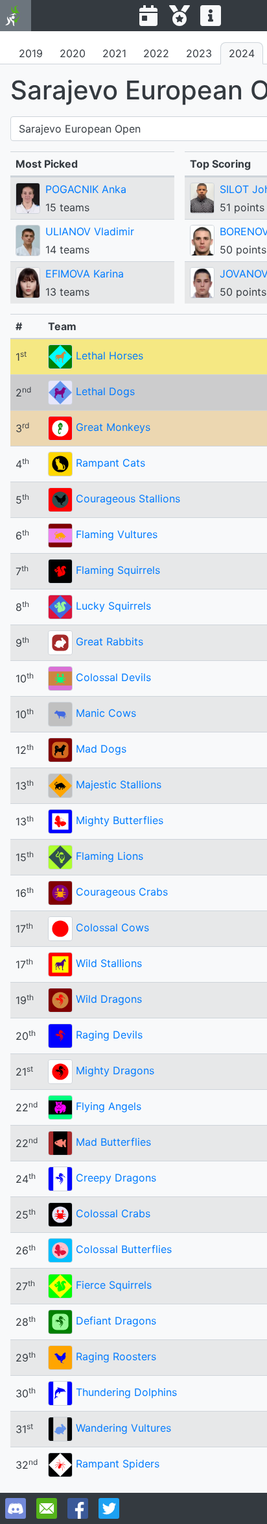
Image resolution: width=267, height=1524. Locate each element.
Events (148, 15)
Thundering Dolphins (126, 1392)
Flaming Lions (109, 855)
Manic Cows (106, 712)
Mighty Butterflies (119, 820)
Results (179, 15)
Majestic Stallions (118, 784)
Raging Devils (109, 1034)
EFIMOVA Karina (84, 273)
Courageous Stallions (128, 498)
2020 (73, 53)
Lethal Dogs (105, 391)
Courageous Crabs (122, 891)
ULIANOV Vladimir (89, 231)
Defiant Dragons (116, 1320)
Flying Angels (108, 1106)
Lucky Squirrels (113, 605)
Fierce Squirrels (114, 1284)
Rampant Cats (110, 462)
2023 (199, 53)
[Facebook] (77, 1508)
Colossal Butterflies (124, 1249)
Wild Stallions (109, 963)
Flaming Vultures (116, 534)
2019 (31, 53)
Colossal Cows (112, 927)
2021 (114, 53)
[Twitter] (108, 1508)
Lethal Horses (109, 355)
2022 (156, 53)
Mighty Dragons (115, 1070)
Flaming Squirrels (118, 569)
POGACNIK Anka (85, 189)
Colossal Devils (113, 677)
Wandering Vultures (123, 1427)
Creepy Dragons (116, 1177)
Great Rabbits (109, 641)
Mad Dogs (101, 748)
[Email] (46, 1508)
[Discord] (15, 1508)
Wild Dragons (109, 998)
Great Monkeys (113, 426)
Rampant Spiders (117, 1463)
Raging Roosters (116, 1356)
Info (210, 15)
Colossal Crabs (113, 1213)
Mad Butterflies (113, 1141)
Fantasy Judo (15, 15)
